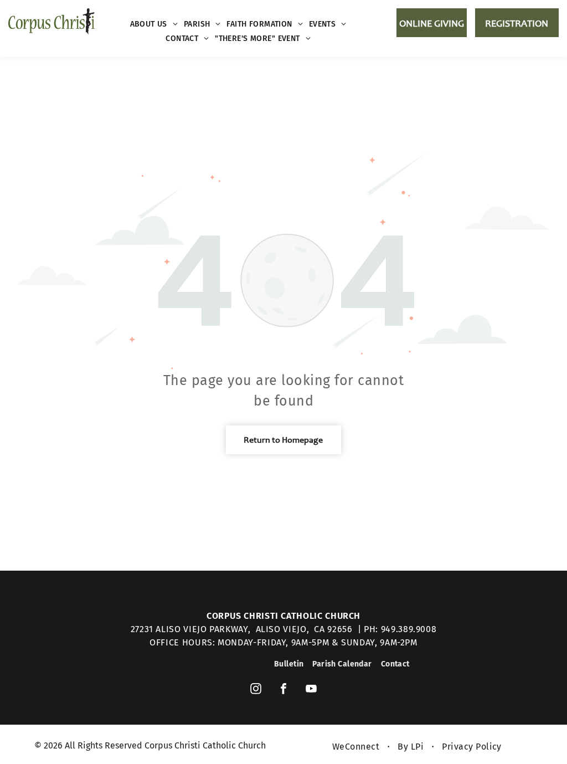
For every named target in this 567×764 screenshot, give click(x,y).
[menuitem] (154, 24)
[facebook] (283, 690)
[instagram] (256, 690)
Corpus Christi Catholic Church (283, 616)
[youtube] (311, 690)
